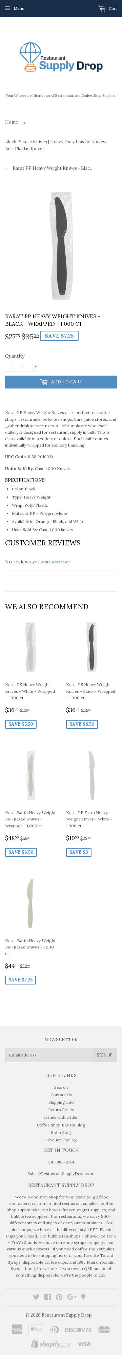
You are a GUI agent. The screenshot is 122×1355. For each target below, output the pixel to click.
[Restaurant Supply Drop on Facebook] (47, 1298)
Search (61, 1087)
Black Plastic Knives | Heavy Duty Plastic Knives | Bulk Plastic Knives (56, 145)
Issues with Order (61, 1117)
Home (11, 122)
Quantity (14, 356)
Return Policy (61, 1109)
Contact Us (61, 1094)
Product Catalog (61, 1139)
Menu (19, 8)
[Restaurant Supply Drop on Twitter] (36, 1298)
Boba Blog (61, 1132)
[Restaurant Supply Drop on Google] (72, 1298)
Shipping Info (61, 1102)
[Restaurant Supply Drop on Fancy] (83, 1298)
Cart (112, 8)
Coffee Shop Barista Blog (61, 1124)
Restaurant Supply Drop (67, 1315)
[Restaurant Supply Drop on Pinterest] (59, 1298)
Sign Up (105, 1055)
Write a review (54, 561)
